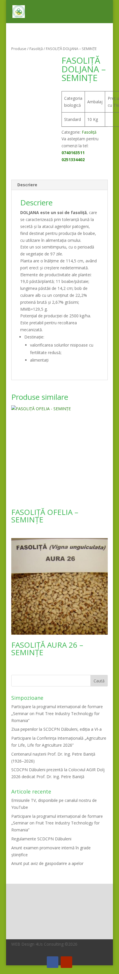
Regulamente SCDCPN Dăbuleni (41, 839)
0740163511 (73, 152)
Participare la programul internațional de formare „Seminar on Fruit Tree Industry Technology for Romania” (57, 713)
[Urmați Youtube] (66, 962)
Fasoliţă (36, 48)
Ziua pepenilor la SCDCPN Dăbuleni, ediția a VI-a (56, 729)
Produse (18, 48)
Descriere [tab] (27, 184)
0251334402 (73, 159)
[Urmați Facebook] (52, 962)
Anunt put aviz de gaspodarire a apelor (47, 863)
